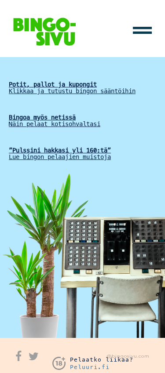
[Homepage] (44, 30)
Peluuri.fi (90, 367)
